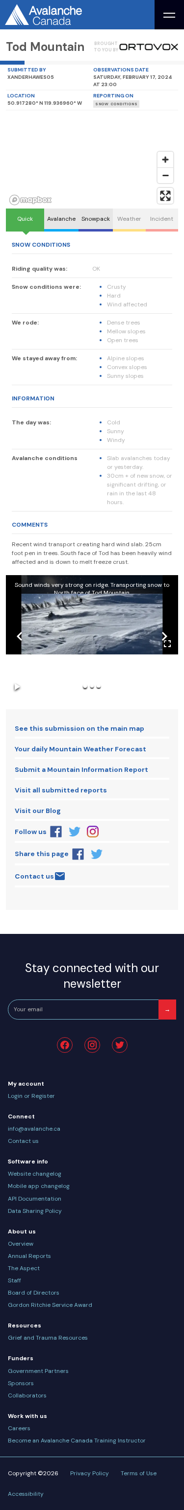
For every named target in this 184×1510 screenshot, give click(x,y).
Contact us (34, 876)
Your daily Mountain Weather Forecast (80, 748)
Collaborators (27, 1395)
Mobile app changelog (39, 1186)
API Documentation (34, 1199)
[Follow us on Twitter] (74, 831)
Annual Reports (29, 1256)
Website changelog (34, 1174)
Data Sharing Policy (35, 1211)
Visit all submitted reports (61, 790)
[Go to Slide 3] (98, 686)
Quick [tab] (25, 219)
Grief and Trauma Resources (48, 1338)
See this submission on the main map (79, 728)
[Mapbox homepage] (30, 200)
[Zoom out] (165, 175)
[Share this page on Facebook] (78, 854)
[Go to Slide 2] (92, 686)
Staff (14, 1280)
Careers (19, 1428)
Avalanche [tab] (61, 219)
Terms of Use (139, 1473)
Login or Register (31, 1096)
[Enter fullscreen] (165, 196)
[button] (92, 636)
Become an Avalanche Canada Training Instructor (77, 1440)
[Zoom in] (165, 159)
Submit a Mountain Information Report (81, 769)
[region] (92, 160)
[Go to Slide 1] (85, 686)
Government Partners (38, 1371)
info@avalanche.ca (34, 1129)
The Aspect (24, 1268)
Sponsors (21, 1383)
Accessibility (26, 1494)
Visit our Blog (38, 810)
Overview (20, 1244)
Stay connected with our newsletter (92, 975)
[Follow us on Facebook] (56, 831)
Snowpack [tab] (95, 219)
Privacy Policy (89, 1473)
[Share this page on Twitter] (96, 854)
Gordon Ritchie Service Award (50, 1305)
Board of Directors (33, 1293)
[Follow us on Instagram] (93, 831)
